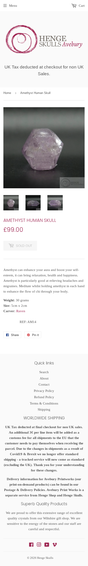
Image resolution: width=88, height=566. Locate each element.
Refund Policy (44, 397)
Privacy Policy (44, 391)
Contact (44, 384)
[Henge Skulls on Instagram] (39, 545)
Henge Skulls (45, 557)
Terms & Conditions (44, 403)
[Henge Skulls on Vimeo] (54, 545)
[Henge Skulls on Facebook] (31, 545)
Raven (20, 311)
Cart (81, 5)
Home (7, 93)
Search (44, 372)
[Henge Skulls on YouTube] (46, 545)
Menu (13, 5)
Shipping (44, 409)
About (44, 378)
